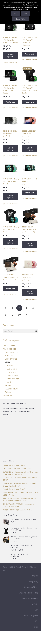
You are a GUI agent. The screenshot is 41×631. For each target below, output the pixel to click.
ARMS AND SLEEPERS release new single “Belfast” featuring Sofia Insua (19, 499)
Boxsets (10, 365)
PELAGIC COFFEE (9, 349)
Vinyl (9, 382)
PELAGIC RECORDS (10, 352)
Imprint (35, 576)
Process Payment (31, 615)
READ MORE (20, 19)
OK (15, 13)
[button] (10, 62)
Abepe (5, 570)
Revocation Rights (31, 587)
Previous (6, 308)
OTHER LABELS (9, 345)
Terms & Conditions (30, 598)
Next (26, 315)
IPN (36, 621)
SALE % (8, 385)
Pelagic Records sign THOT (14, 489)
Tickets (8, 392)
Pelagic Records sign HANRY (14, 465)
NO (25, 13)
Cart (36, 610)
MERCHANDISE (11, 359)
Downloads (11, 372)
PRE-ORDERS (8, 395)
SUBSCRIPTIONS (11, 389)
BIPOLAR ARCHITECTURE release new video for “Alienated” (18, 505)
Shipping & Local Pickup (28, 593)
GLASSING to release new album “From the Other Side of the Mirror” (20, 473)
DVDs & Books (13, 375)
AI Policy (35, 604)
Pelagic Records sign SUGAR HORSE (17, 510)
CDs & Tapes (12, 369)
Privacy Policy (32, 581)
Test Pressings (13, 379)
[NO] (38, 12)
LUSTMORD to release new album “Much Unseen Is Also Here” (19, 484)
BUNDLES (9, 355)
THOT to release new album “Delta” (17, 468)
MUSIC (7, 362)
